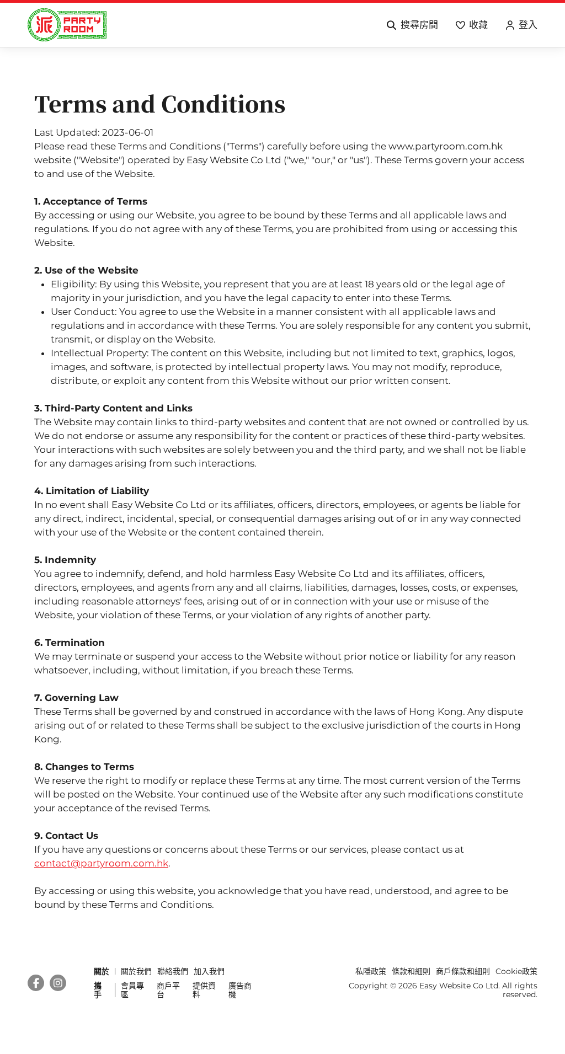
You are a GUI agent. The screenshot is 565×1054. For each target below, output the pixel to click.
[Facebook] (36, 983)
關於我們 (136, 971)
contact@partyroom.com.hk (101, 863)
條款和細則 (411, 971)
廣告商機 (240, 990)
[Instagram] (58, 983)
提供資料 (204, 990)
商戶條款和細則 (463, 971)
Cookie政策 (516, 971)
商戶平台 (168, 990)
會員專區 (132, 990)
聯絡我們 (172, 971)
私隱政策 (370, 971)
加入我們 (209, 971)
